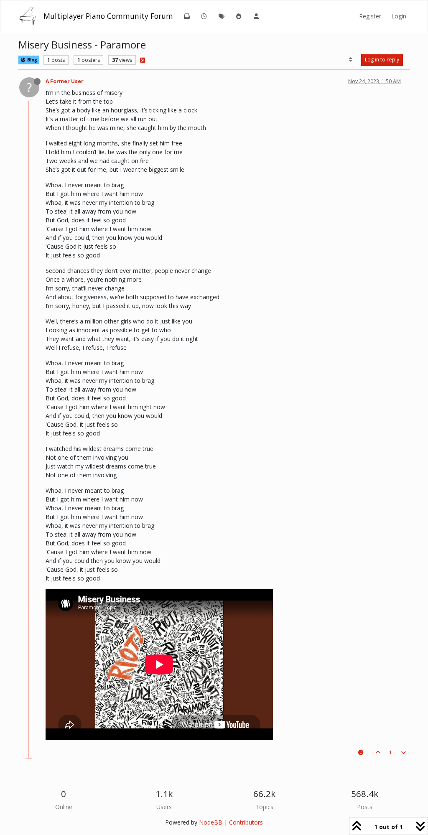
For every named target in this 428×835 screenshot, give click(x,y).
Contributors (246, 822)
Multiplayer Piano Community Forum (108, 16)
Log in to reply (382, 59)
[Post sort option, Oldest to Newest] (351, 60)
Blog (31, 60)
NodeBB (210, 822)
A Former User (65, 81)
